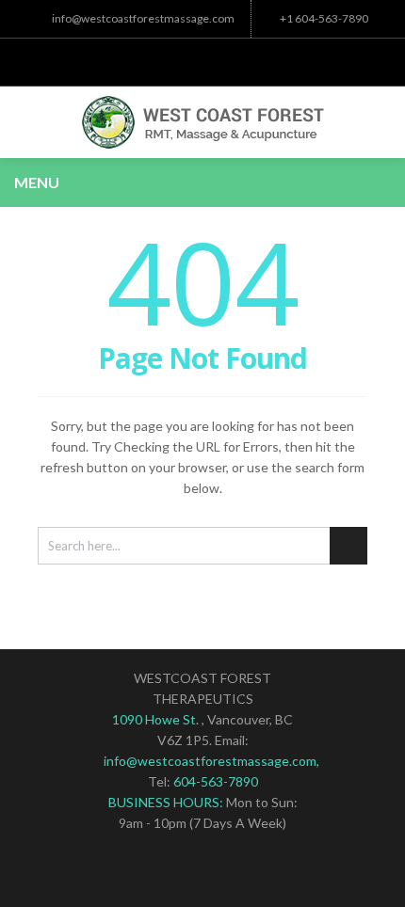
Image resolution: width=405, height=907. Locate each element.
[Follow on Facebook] (202, 57)
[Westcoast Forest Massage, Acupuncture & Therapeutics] (202, 122)
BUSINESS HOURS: (167, 802)
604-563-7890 (215, 781)
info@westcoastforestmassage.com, (211, 761)
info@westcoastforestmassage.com (143, 18)
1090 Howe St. (157, 719)
